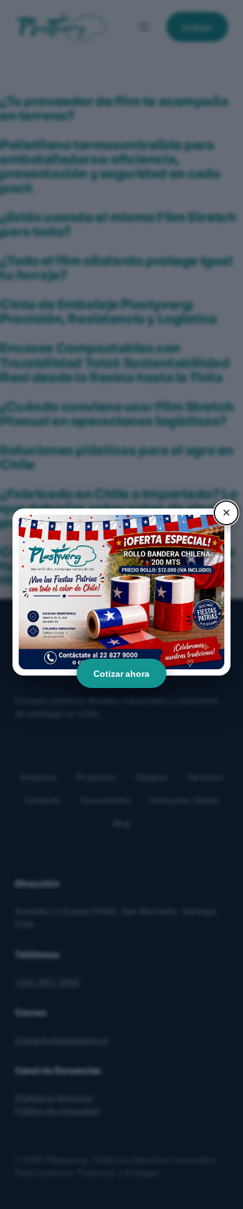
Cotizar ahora (121, 673)
